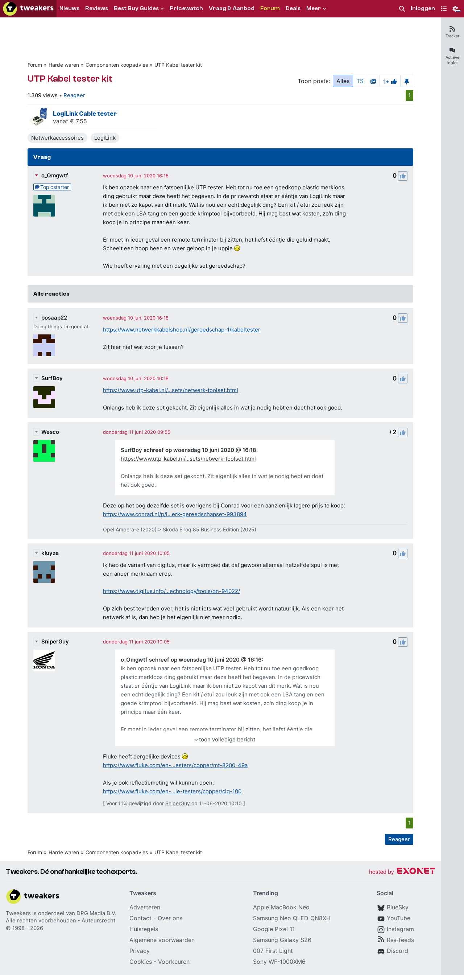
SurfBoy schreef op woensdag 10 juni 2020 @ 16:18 (188, 450)
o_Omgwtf (54, 175)
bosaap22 (54, 317)
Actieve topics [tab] (452, 60)
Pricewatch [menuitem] (186, 8)
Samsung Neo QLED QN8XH (292, 918)
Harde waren (64, 65)
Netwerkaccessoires (57, 137)
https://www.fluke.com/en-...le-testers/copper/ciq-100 (172, 791)
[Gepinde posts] (407, 81)
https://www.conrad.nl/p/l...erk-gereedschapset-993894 (175, 514)
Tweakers (18, 913)
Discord (397, 950)
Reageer (74, 95)
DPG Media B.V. (96, 913)
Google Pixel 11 (274, 929)
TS (360, 81)
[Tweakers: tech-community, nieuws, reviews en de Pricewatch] (28, 8)
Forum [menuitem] (270, 8)
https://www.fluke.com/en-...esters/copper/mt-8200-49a (175, 765)
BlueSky (398, 907)
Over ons (170, 918)
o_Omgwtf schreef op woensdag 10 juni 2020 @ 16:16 (191, 659)
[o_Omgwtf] (44, 206)
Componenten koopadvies (117, 65)
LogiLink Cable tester (85, 113)
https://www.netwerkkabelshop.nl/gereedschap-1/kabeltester (181, 329)
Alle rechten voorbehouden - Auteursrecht (60, 920)
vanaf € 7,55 (70, 121)
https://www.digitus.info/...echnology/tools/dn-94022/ (171, 591)
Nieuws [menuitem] (69, 8)
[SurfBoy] (44, 397)
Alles (342, 81)
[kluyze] (44, 572)
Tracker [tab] (452, 35)
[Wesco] (44, 451)
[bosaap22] (44, 345)
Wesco (50, 431)
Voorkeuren (174, 961)
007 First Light (273, 950)
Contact (140, 918)
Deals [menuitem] (293, 8)
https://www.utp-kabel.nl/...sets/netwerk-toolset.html (170, 390)
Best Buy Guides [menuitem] (136, 8)
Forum (35, 65)
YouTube (398, 918)
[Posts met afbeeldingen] (373, 81)
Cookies (140, 961)
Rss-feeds (400, 939)
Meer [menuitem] (313, 8)
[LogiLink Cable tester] (38, 117)
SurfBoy (52, 378)
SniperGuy (55, 641)
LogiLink (105, 137)
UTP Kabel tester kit (178, 65)
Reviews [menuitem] (96, 8)
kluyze (50, 553)
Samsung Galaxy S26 (282, 939)
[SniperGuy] (44, 660)
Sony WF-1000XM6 (279, 961)
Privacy (139, 950)
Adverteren (144, 907)
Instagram (400, 929)
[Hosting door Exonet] (402, 872)
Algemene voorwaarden (162, 939)
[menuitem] (402, 8)
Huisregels (143, 929)
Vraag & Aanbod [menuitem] (231, 8)
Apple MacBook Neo (281, 907)
